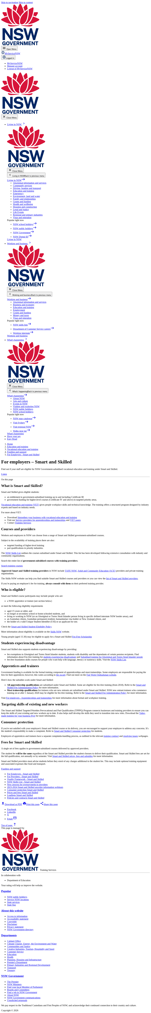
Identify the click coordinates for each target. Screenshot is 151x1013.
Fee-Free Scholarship (82, 636)
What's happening (17, 396)
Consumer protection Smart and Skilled (25, 790)
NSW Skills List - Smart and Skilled (24, 782)
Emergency (18, 193)
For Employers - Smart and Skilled (23, 774)
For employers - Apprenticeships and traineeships (29, 698)
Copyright (12, 921)
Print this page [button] (31, 804)
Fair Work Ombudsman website (101, 675)
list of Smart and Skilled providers (122, 578)
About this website (12, 910)
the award (60, 675)
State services (13, 902)
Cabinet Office (14, 941)
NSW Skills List (13, 553)
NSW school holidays (23, 411)
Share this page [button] (49, 804)
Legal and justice (21, 209)
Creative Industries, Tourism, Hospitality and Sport (30, 949)
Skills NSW (55, 631)
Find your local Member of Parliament (25, 987)
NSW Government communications (23, 997)
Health (10, 957)
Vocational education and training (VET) (20, 504)
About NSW (19, 398)
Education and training (23, 191)
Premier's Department (17, 962)
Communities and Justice (18, 946)
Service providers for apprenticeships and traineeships (40, 520)
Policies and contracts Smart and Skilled (25, 798)
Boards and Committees (18, 989)
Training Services (23, 523)
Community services (22, 185)
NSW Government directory (20, 929)
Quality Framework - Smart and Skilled (25, 779)
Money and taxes (21, 315)
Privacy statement (15, 927)
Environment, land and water (26, 196)
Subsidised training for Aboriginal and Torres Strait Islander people (112, 657)
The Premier (13, 981)
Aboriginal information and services (29, 183)
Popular (6, 891)
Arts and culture (20, 401)
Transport (11, 967)
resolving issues (130, 736)
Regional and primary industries (28, 215)
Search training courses (12, 566)
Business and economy (23, 304)
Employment (19, 310)
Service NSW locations (18, 899)
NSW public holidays (23, 409)
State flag (11, 905)
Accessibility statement (17, 919)
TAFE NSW (71, 571)
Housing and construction (25, 207)
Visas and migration (22, 217)
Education (12, 954)
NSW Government (12, 976)
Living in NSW (16, 180)
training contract (111, 736)
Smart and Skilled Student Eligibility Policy (31, 626)
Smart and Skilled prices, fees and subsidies (72, 756)
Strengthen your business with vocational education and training (47, 517)
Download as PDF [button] (11, 804)
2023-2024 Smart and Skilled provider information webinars (35, 787)
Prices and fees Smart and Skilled (22, 792)
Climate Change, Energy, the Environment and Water (32, 943)
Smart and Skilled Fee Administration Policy (106, 693)
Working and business (19, 299)
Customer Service (15, 951)
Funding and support (10, 769)
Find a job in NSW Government (22, 992)
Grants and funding (22, 201)
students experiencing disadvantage (59, 657)
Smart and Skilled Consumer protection (72, 731)
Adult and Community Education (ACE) (96, 571)
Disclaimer (12, 924)
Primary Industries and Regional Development (28, 965)
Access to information (17, 916)
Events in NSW (20, 404)
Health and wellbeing (23, 204)
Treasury (11, 970)
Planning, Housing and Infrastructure (24, 959)
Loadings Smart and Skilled (20, 795)
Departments (9, 935)
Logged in (10, 58)
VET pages (75, 520)
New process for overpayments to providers (27, 784)
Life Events (18, 212)
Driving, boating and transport (27, 188)
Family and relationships (24, 199)
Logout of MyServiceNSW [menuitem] (19, 68)
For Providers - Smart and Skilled (22, 776)
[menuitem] (15, 63)
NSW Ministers (14, 984)
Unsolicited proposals (17, 1000)
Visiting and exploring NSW (26, 406)
